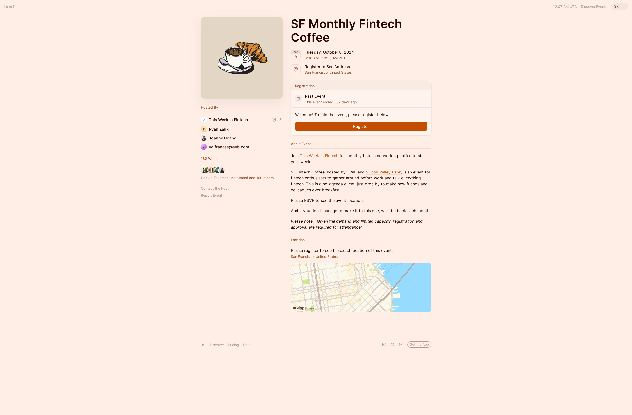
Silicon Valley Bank (383, 172)
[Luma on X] (392, 344)
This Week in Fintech (319, 155)
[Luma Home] (9, 6)
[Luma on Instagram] (384, 344)
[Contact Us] (401, 344)
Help (247, 345)
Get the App (419, 344)
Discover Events (594, 6)
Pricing (233, 345)
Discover (217, 345)
